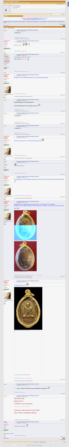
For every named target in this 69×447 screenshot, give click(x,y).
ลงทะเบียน (19, 5)
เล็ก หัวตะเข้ (21, 122)
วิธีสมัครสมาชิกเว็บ (43, 19)
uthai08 (24, 37)
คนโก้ (26, 37)
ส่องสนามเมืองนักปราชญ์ (23, 51)
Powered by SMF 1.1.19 (30, 445)
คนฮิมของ (5, 161)
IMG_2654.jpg (16, 271)
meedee (5, 421)
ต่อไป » (64, 24)
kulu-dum (28, 71)
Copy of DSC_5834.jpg (17, 330)
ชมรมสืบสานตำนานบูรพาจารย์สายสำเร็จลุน (20, 21)
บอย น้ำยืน (25, 122)
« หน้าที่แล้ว (61, 24)
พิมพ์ (64, 25)
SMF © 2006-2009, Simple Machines (37, 445)
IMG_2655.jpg (16, 240)
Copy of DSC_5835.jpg (17, 374)
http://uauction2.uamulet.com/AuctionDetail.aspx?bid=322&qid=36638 (48, 179)
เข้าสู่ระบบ (15, 5)
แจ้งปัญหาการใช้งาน (45, 18)
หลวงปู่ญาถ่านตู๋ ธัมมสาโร (43, 21)
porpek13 (21, 37)
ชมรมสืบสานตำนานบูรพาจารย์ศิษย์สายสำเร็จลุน (32, 21)
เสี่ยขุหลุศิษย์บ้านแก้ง (7, 40)
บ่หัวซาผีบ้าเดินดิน (6, 74)
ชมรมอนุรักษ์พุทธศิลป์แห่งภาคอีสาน (8, 21)
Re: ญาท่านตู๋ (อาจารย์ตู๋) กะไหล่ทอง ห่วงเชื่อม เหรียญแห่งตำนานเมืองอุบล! (27, 54)
